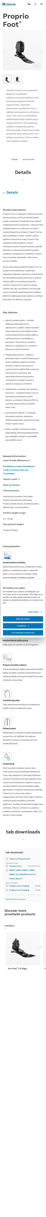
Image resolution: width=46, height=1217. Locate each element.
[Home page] (9, 4)
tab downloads (28, 159)
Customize (21, 626)
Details (15, 159)
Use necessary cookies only (23, 633)
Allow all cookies (23, 619)
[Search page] (35, 4)
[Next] (40, 947)
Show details (33, 612)
